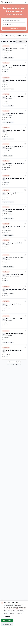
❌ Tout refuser (7, 616)
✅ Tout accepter (7, 620)
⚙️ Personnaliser (7, 624)
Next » (17, 361)
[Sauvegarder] (25, 46)
